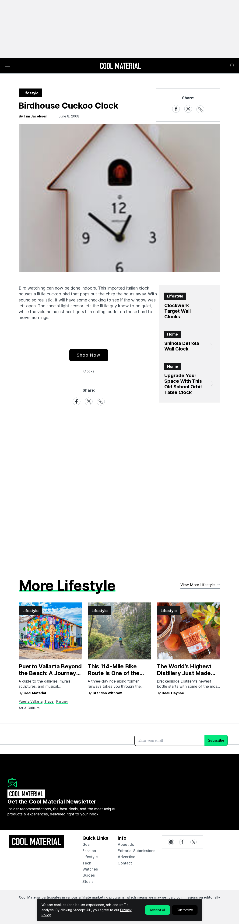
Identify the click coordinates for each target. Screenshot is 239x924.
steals (87, 881)
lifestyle (90, 856)
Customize (185, 910)
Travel (49, 701)
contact (125, 863)
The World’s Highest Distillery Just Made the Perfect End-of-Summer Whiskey (184, 676)
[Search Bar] (232, 66)
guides (88, 875)
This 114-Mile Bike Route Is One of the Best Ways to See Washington (113, 676)
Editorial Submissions (136, 850)
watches (90, 869)
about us (126, 844)
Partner (62, 701)
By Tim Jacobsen (33, 116)
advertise (126, 856)
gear (86, 844)
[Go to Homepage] (120, 66)
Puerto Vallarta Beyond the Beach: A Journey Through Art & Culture (50, 673)
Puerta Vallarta (30, 701)
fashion (89, 850)
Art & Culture (29, 708)
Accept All (157, 910)
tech (86, 863)
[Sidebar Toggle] (7, 66)
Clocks (88, 371)
